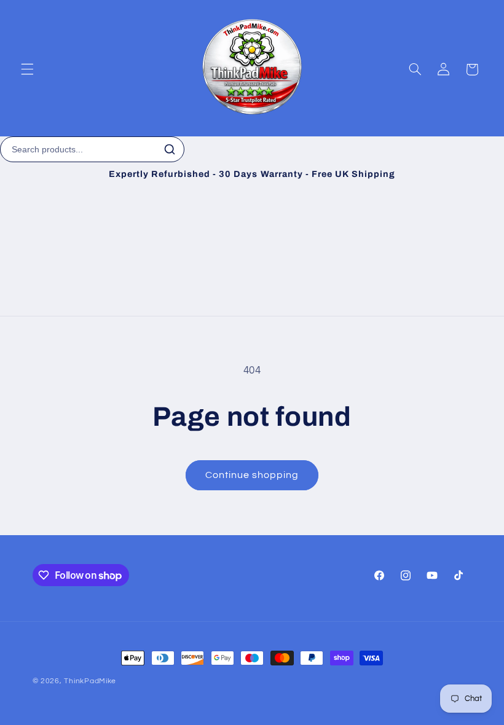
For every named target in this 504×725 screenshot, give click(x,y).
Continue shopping (252, 475)
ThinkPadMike (90, 681)
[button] (27, 69)
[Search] (170, 149)
